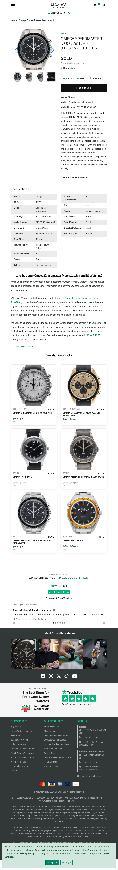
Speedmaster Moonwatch (41, 20)
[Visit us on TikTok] (66, 677)
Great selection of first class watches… (32, 610)
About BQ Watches (52, 726)
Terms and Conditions (53, 749)
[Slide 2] (58, 623)
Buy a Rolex (16, 726)
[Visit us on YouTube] (75, 677)
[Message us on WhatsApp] (69, 13)
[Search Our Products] (104, 5)
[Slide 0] (53, 623)
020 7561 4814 (90, 762)
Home (14, 20)
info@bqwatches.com (92, 776)
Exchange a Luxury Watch (22, 749)
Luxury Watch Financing (21, 731)
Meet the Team (50, 731)
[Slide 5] (64, 623)
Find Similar (83, 88)
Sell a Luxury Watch (19, 744)
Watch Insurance (18, 762)
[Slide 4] (62, 623)
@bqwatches (67, 633)
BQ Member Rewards (20, 766)
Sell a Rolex (16, 735)
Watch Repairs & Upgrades (22, 753)
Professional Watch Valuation (24, 757)
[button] (25, 69)
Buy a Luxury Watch (19, 740)
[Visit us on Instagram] (50, 677)
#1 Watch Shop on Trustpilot (73, 578)
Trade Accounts (51, 766)
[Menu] (13, 5)
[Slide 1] (55, 623)
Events (14, 771)
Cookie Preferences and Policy (57, 757)
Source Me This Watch (75, 178)
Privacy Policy (27, 853)
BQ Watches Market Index (55, 740)
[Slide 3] (60, 623)
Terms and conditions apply (22, 346)
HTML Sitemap (50, 762)
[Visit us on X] (58, 677)
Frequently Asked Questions (56, 744)
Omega (22, 20)
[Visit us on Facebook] (43, 677)
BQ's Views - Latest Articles (56, 735)
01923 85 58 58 (58, 13)
